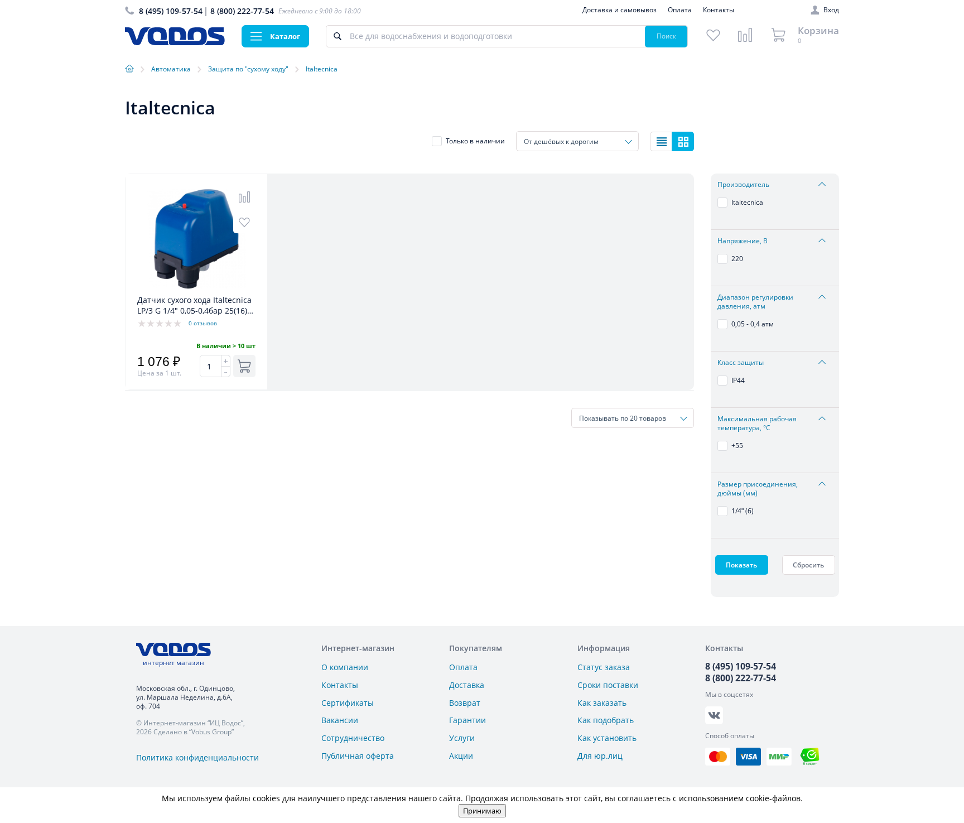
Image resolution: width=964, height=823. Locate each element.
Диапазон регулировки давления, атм (755, 302)
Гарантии (467, 720)
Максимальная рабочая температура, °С (757, 423)
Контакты (718, 10)
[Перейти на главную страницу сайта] (175, 42)
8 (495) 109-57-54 (171, 11)
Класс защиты (740, 362)
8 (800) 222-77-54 (242, 11)
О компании (344, 667)
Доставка (466, 685)
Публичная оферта (357, 755)
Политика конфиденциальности (197, 757)
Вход (831, 10)
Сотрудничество (352, 738)
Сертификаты (347, 702)
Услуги (462, 738)
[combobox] (577, 141)
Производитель (743, 184)
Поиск (666, 36)
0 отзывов (203, 323)
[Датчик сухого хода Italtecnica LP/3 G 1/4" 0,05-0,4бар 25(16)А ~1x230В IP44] (196, 288)
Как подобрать (605, 720)
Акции (461, 755)
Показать (741, 565)
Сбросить (808, 565)
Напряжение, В (742, 241)
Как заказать (601, 702)
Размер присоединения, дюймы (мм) (757, 489)
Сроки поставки (607, 685)
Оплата (680, 10)
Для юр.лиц (600, 755)
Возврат (464, 702)
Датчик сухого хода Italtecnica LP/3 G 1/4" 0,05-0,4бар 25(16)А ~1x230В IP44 (194, 306)
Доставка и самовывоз (619, 10)
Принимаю (482, 811)
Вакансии (339, 720)
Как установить (607, 738)
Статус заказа (603, 667)
